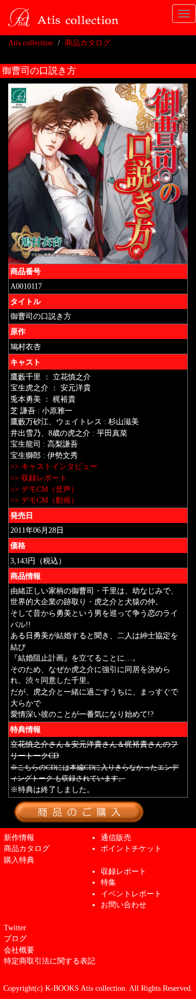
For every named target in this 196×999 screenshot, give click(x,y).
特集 (108, 882)
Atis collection (30, 42)
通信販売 (116, 837)
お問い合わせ (123, 904)
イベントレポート (131, 893)
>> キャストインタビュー (53, 466)
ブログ (15, 938)
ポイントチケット (131, 848)
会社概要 (19, 950)
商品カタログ (88, 42)
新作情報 (19, 837)
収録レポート (123, 871)
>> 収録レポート (38, 477)
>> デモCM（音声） (44, 489)
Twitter (15, 927)
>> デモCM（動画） (44, 500)
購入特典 (19, 859)
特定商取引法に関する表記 (49, 960)
